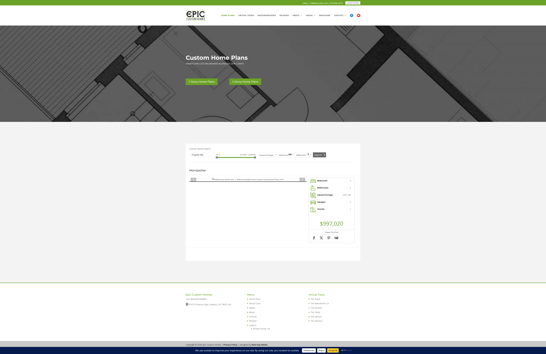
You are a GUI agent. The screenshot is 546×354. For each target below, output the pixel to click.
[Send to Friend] (336, 237)
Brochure (324, 15)
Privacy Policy (230, 344)
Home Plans (227, 15)
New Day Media (259, 344)
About (295, 15)
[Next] (302, 179)
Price (218, 154)
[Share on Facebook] (314, 237)
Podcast (253, 316)
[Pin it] (328, 237)
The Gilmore (316, 316)
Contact (339, 15)
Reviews (284, 15)
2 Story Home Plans (245, 82)
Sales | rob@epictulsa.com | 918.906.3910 (323, 3)
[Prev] (193, 179)
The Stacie (315, 299)
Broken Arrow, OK (261, 328)
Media (309, 15)
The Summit (316, 307)
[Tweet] (321, 237)
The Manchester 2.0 (320, 303)
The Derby (315, 312)
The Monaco (316, 321)
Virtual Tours (246, 15)
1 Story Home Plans (202, 82)
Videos (252, 307)
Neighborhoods (267, 15)
